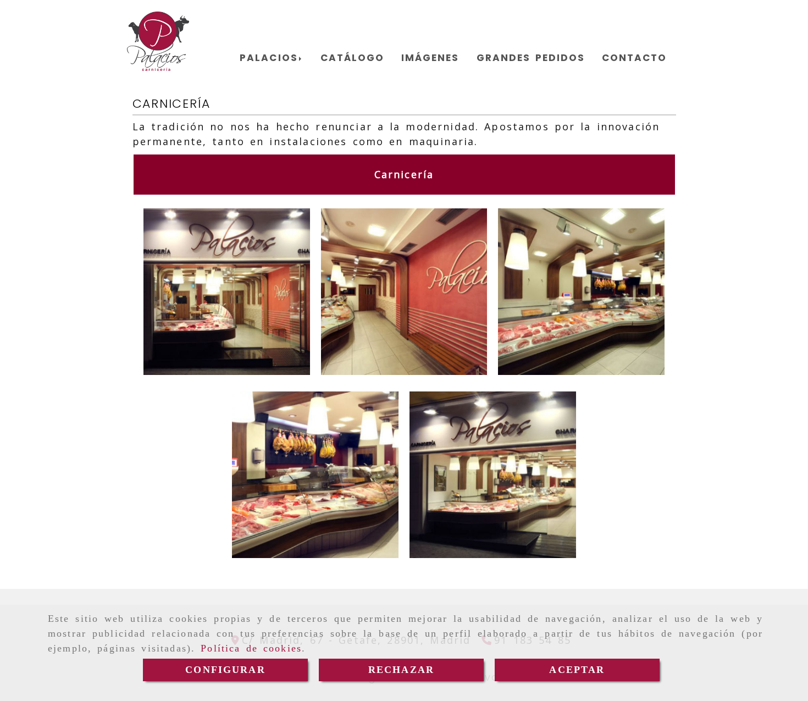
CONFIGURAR (225, 669)
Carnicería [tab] (404, 174)
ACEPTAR (577, 669)
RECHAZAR (401, 669)
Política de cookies (251, 648)
